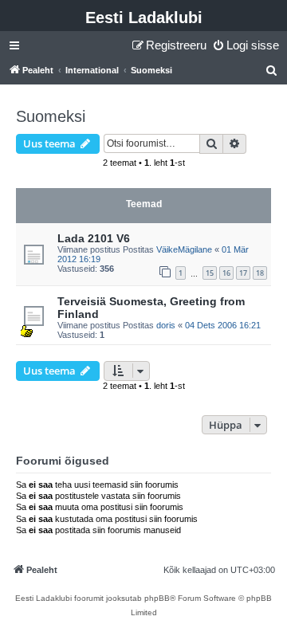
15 (210, 273)
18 (260, 273)
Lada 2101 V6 (93, 238)
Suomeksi (50, 116)
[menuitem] (245, 45)
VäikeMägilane (184, 249)
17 (243, 273)
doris (165, 325)
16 (226, 273)
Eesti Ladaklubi (143, 17)
